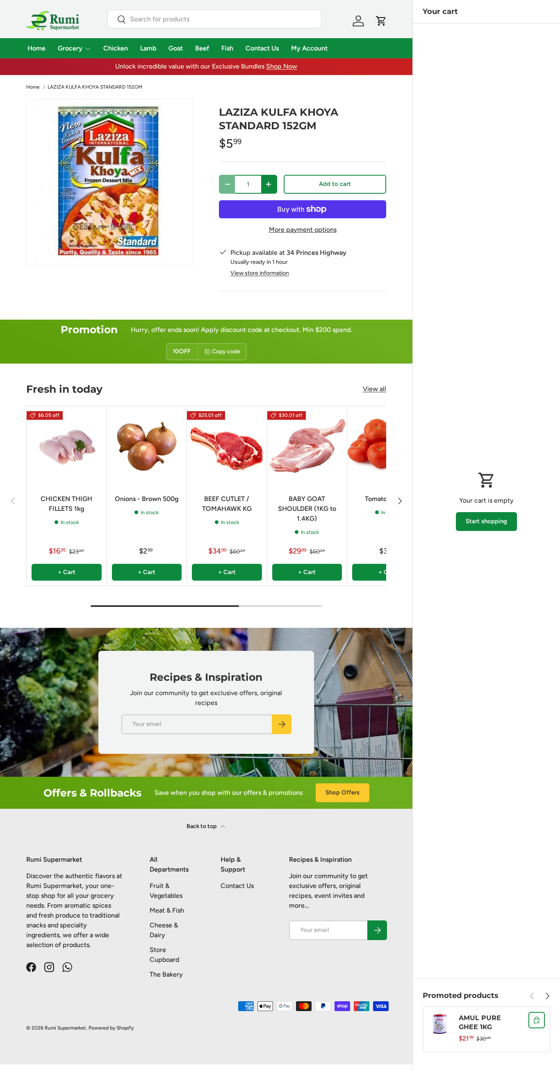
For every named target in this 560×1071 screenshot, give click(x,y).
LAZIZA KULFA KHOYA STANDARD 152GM (95, 87)
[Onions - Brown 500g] (147, 446)
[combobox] (214, 19)
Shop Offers (343, 792)
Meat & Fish (167, 910)
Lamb (148, 48)
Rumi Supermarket (65, 1028)
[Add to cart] (536, 1020)
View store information (259, 273)
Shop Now (281, 66)
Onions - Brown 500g (147, 499)
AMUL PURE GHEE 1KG (480, 1022)
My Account (309, 48)
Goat (175, 48)
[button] (381, 21)
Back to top (202, 826)
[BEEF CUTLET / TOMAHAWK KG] (227, 446)
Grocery (70, 48)
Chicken (115, 48)
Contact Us (262, 48)
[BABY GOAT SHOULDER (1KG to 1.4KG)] (307, 446)
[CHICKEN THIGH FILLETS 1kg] (67, 446)
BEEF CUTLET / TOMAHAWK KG (227, 504)
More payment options (303, 229)
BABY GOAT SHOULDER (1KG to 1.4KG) (307, 508)
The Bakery (166, 974)
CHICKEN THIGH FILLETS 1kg (66, 504)
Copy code (226, 351)
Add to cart (335, 184)
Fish (227, 48)
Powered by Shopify (111, 1028)
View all (374, 389)
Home (36, 48)
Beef (202, 48)
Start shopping (486, 521)
